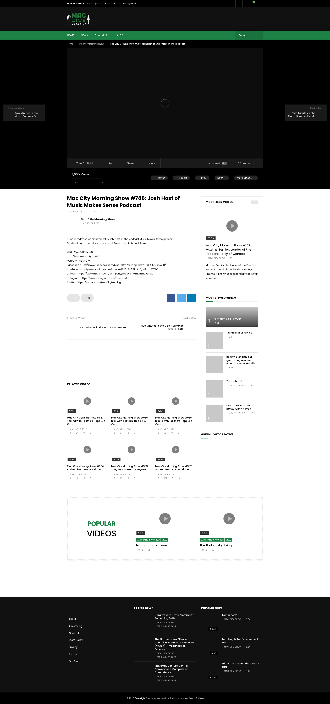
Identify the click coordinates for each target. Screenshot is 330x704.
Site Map (74, 661)
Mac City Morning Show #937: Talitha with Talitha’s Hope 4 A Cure (86, 421)
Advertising (75, 626)
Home (70, 43)
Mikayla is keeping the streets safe (240, 665)
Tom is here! (234, 381)
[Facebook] (218, 3)
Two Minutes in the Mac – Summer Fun (103, 327)
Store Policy (76, 640)
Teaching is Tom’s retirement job (240, 641)
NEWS (84, 35)
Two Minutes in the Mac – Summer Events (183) (162, 327)
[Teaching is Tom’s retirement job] (209, 647)
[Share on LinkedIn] (191, 298)
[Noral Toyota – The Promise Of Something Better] (142, 622)
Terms (73, 654)
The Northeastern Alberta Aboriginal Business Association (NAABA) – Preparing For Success (175, 644)
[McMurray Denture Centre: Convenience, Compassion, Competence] (142, 673)
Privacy (73, 647)
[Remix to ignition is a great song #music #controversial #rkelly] (214, 364)
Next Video (189, 318)
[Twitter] (225, 3)
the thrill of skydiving (239, 332)
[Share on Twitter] (181, 298)
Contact (74, 633)
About (72, 619)
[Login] (259, 3)
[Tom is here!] (214, 389)
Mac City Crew (216, 258)
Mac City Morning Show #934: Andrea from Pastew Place (85, 467)
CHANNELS (101, 35)
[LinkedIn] (232, 3)
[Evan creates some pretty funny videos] (214, 413)
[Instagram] (245, 3)
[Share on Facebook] (171, 298)
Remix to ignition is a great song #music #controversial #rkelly (240, 360)
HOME (70, 35)
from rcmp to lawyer (227, 319)
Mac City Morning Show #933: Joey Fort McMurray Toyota (129, 467)
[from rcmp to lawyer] (232, 317)
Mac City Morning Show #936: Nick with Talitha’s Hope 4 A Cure (129, 421)
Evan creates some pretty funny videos (238, 407)
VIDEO (164, 540)
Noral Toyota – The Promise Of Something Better (111, 3)
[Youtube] (238, 3)
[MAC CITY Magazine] (78, 19)
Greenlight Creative (145, 698)
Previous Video (76, 318)
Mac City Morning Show (91, 43)
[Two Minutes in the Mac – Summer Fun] (72, 327)
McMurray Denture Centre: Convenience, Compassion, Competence (172, 669)
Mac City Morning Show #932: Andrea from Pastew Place (173, 467)
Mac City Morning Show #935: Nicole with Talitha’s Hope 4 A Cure (173, 421)
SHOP (119, 35)
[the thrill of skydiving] (214, 340)
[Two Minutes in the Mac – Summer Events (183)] (191, 327)
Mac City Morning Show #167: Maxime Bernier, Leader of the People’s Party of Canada (228, 249)
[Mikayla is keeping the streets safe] (209, 671)
